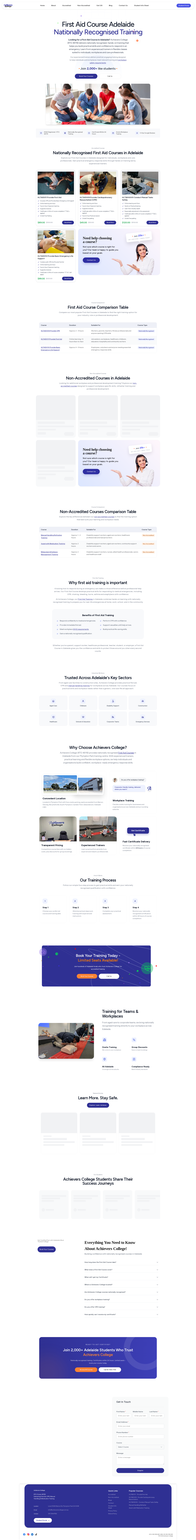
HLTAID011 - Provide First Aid (138, 1494)
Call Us (109, 76)
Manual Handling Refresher (137, 1505)
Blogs (110, 1500)
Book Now (68, 222)
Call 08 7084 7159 (110, 1370)
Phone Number (122, 1432)
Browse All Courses (86, 1370)
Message (119, 1453)
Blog (110, 5)
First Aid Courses (126, 753)
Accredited (66, 5)
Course (119, 1443)
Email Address (122, 1422)
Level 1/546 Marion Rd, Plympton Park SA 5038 (63, 1506)
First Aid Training (85, 599)
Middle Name (138, 1412)
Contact (111, 1503)
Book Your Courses (86, 76)
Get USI (99, 5)
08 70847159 (52, 1514)
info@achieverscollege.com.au (58, 1510)
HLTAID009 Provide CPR (50, 331)
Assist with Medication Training (53, 544)
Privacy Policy (112, 1511)
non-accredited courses (104, 517)
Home (42, 5)
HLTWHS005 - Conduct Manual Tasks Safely (143, 1502)
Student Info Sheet (141, 5)
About (53, 5)
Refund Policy (112, 1514)
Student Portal (184, 5)
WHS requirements (81, 629)
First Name (121, 1412)
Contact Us (123, 5)
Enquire (140, 1470)
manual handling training (79, 686)
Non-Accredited (83, 5)
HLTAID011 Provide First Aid (51, 339)
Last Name (154, 1412)
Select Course (123, 1447)
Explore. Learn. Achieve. (98, 1105)
